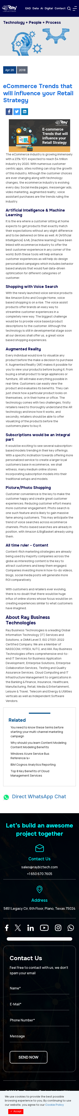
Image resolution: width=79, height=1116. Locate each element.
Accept (15, 1111)
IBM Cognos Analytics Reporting (33, 765)
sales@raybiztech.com (39, 867)
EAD (28, 8)
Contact (60, 8)
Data (35, 8)
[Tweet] (16, 111)
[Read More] (6, 928)
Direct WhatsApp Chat (39, 796)
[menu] (75, 8)
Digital (49, 8)
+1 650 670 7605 (39, 873)
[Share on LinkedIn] (24, 111)
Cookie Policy (54, 1105)
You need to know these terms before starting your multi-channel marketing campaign (37, 731)
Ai (41, 8)
